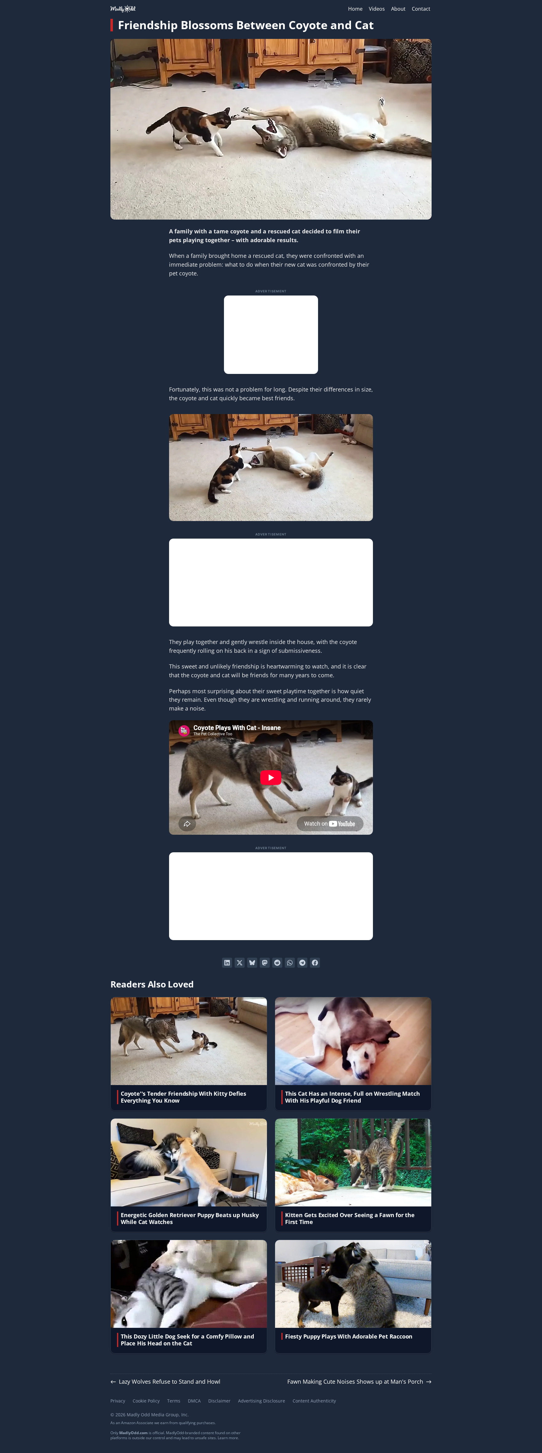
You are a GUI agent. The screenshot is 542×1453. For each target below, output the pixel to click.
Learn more (228, 1437)
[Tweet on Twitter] (240, 963)
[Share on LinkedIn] (227, 963)
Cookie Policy (146, 1401)
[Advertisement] (271, 334)
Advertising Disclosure (261, 1401)
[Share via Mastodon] (265, 963)
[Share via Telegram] (302, 963)
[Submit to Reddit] (277, 963)
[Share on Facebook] (315, 963)
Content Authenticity (314, 1401)
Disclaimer (219, 1401)
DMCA (194, 1401)
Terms (173, 1401)
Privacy (117, 1401)
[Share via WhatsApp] (290, 963)
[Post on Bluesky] (252, 963)
